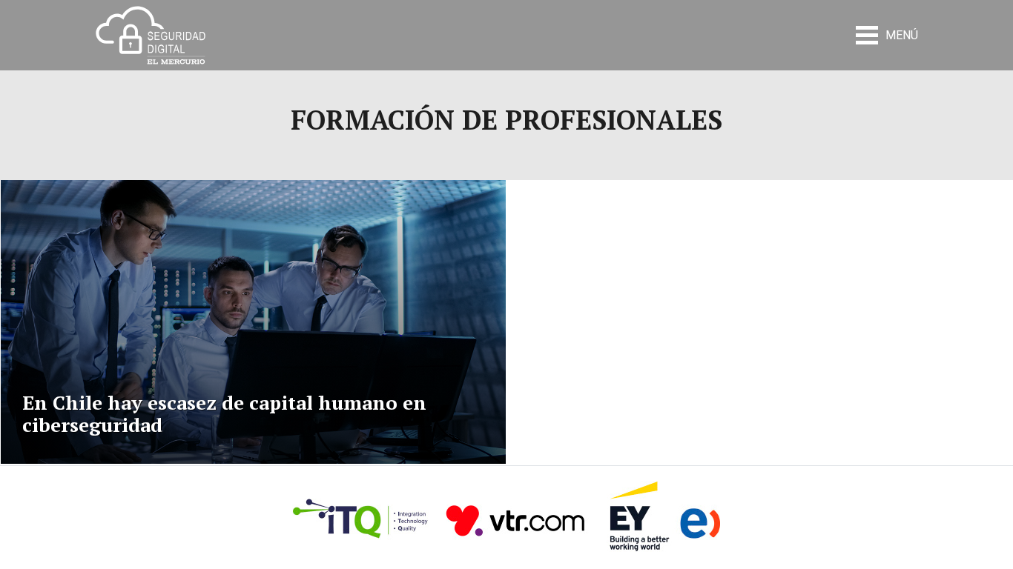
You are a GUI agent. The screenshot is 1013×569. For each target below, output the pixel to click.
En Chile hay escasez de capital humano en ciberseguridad (224, 413)
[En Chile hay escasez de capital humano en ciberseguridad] (253, 322)
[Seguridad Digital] (150, 34)
